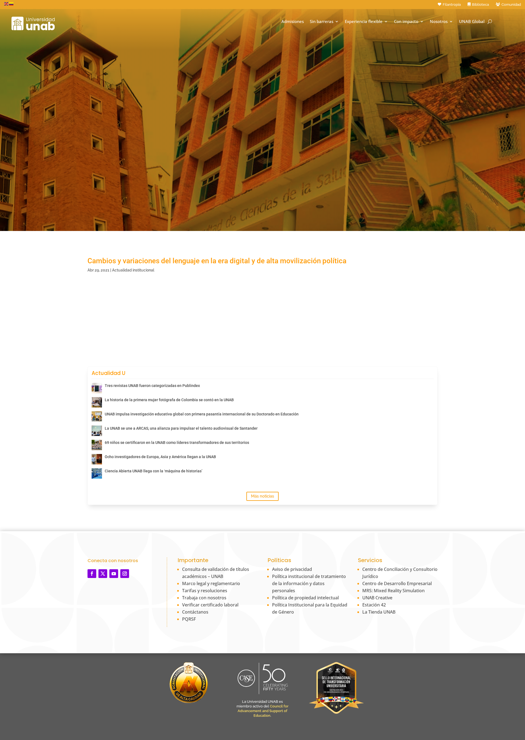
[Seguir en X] (102, 573)
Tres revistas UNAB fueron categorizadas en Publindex (152, 385)
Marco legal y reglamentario (211, 583)
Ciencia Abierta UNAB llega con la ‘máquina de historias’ (153, 471)
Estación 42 (374, 605)
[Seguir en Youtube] (113, 573)
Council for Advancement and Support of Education (263, 711)
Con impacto (406, 21)
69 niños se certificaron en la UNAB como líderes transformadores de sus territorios (177, 442)
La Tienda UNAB (378, 612)
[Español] (11, 3)
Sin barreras (321, 21)
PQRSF (189, 619)
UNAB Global (472, 21)
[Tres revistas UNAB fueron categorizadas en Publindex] (97, 388)
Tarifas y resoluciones (204, 591)
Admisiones (292, 21)
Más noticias (262, 496)
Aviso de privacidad (292, 569)
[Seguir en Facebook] (92, 573)
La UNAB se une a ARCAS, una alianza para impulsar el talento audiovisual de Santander (181, 428)
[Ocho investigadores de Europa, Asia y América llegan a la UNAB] (97, 459)
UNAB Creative (377, 598)
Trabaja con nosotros (204, 598)
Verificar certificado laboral (210, 605)
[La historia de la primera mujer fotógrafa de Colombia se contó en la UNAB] (97, 402)
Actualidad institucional (133, 270)
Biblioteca (480, 4)
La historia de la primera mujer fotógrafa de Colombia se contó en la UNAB (169, 400)
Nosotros (439, 21)
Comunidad (511, 4)
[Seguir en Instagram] (124, 573)
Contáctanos (195, 612)
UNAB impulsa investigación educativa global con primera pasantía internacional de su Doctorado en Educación (202, 414)
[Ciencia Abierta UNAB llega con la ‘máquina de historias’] (97, 473)
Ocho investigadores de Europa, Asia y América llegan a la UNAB (160, 457)
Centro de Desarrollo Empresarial (397, 583)
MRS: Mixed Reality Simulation (393, 591)
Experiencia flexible (364, 21)
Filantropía (452, 4)
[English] (6, 3)
